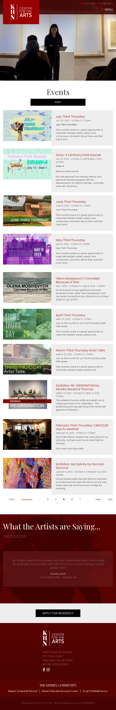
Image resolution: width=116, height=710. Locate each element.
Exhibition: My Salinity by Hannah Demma (80, 466)
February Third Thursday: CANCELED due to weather (82, 427)
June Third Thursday (71, 202)
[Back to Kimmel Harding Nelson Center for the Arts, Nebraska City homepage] (21, 19)
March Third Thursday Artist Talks (80, 350)
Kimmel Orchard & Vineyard (22, 690)
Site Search (107, 3)
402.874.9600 (90, 3)
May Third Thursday (70, 240)
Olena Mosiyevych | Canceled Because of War (78, 280)
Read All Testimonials (14, 535)
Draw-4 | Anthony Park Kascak (78, 155)
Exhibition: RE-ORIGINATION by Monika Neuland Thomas (77, 387)
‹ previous (26, 499)
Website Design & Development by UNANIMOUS (74, 703)
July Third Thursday (70, 116)
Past (66, 102)
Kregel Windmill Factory (95, 690)
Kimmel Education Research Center (60, 690)
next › (98, 499)
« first (11, 499)
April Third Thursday (70, 315)
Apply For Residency (58, 613)
